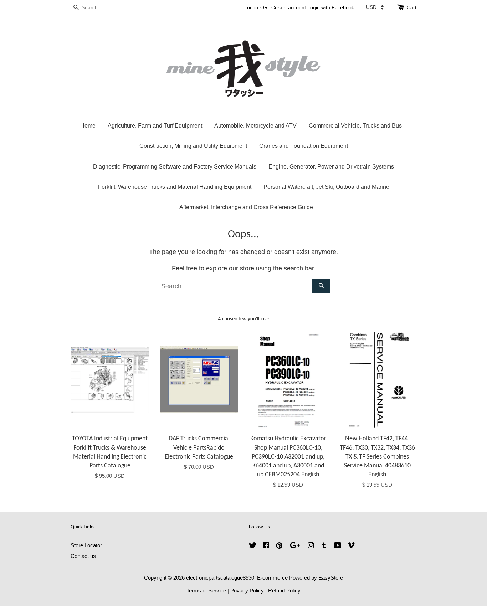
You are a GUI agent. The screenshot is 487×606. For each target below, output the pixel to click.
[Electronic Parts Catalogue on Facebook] (266, 546)
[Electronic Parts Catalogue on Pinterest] (279, 546)
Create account (288, 7)
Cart (411, 7)
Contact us (83, 556)
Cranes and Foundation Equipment (303, 146)
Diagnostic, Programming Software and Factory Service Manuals (174, 167)
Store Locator (86, 545)
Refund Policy (284, 590)
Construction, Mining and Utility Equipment (193, 146)
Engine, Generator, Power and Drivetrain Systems (331, 167)
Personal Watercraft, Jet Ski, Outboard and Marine (326, 187)
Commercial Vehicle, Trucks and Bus (355, 126)
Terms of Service (206, 590)
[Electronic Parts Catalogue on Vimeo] (351, 546)
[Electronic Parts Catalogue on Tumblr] (324, 546)
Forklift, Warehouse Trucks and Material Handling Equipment (174, 187)
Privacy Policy (247, 590)
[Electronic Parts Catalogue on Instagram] (311, 546)
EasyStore (330, 578)
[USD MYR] (375, 7)
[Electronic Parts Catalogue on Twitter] (253, 546)
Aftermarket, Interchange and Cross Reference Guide (246, 207)
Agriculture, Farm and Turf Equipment (155, 126)
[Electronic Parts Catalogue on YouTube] (338, 546)
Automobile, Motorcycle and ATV (255, 126)
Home (88, 126)
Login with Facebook (330, 7)
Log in (251, 7)
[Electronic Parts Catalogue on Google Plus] (295, 546)
